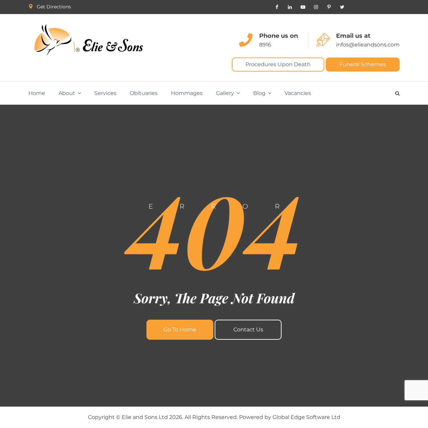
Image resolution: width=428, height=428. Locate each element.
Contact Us (248, 329)
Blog (259, 93)
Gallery (225, 93)
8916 (265, 44)
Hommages (187, 93)
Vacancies (298, 93)
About (67, 93)
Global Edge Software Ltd (306, 417)
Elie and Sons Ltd (145, 417)
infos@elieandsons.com (368, 44)
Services (105, 93)
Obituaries (143, 93)
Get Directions (54, 7)
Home (36, 93)
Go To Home (180, 329)
